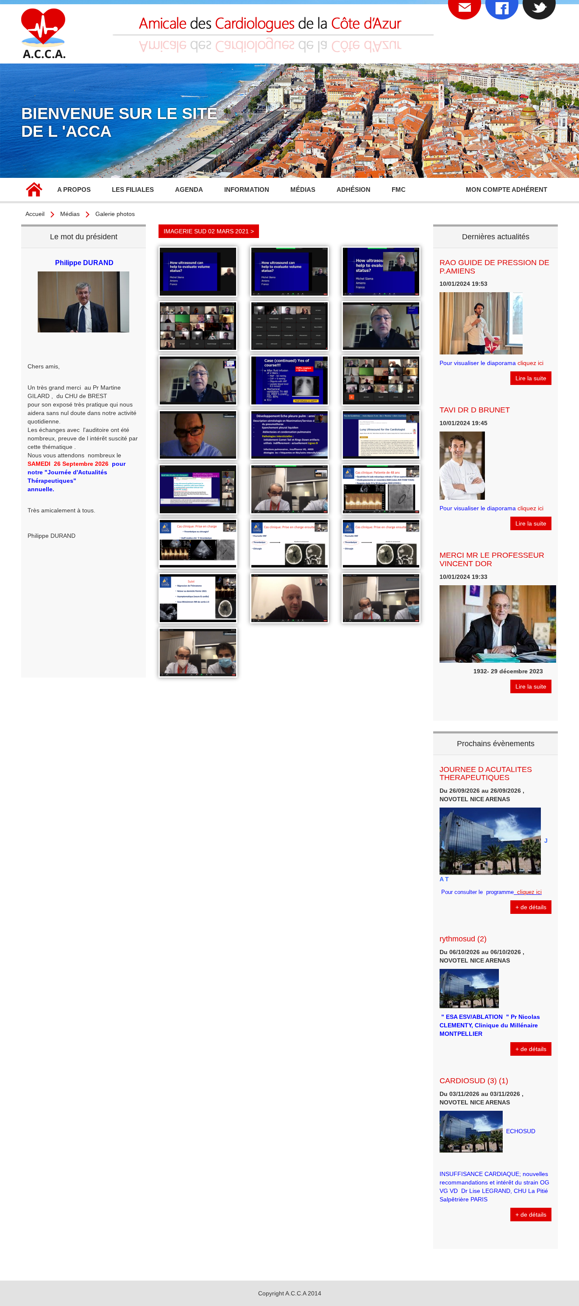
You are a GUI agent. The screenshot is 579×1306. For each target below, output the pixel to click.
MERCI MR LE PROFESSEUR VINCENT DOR (492, 559)
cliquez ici (530, 363)
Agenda (189, 189)
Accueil (34, 190)
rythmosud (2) (463, 939)
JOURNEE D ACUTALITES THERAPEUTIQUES (486, 773)
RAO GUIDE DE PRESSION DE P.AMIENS (494, 266)
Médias (70, 213)
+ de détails (530, 907)
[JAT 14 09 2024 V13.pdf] (514, 892)
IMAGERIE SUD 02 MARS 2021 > (209, 231)
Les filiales (133, 189)
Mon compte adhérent (506, 189)
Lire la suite (530, 378)
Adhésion (353, 189)
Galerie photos (115, 213)
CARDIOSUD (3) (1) (474, 1080)
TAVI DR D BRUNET (475, 410)
